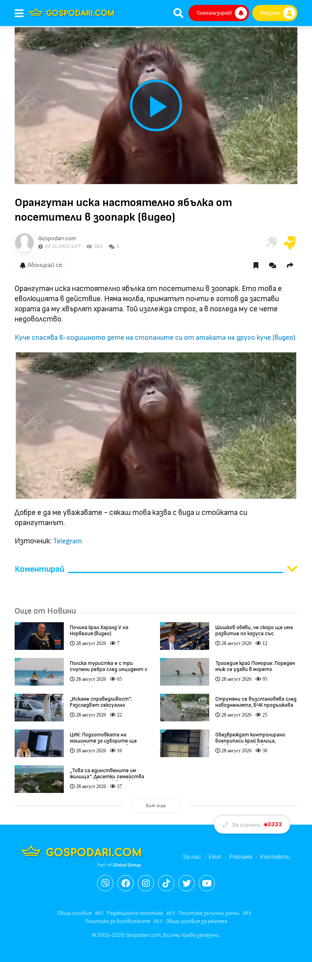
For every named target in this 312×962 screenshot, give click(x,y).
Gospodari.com (57, 238)
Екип (215, 857)
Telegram (67, 541)
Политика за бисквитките (117, 921)
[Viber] (105, 883)
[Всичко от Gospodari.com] (24, 242)
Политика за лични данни (208, 913)
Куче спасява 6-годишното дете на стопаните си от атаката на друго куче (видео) (155, 337)
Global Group (127, 865)
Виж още (156, 806)
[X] (186, 883)
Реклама (240, 857)
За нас (192, 857)
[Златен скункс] (290, 242)
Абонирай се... (47, 265)
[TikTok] (166, 883)
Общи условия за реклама (196, 921)
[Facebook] (125, 883)
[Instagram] (146, 883)
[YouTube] (207, 883)
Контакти (275, 857)
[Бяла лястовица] (270, 242)
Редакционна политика (135, 913)
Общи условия (74, 913)
